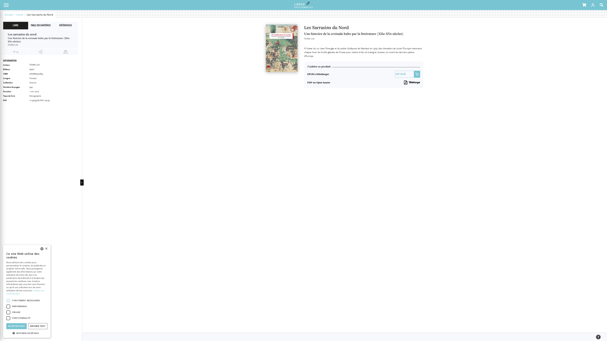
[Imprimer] (65, 52)
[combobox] (41, 248)
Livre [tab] (15, 25)
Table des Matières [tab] (41, 25)
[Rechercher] (602, 5)
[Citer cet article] (15, 52)
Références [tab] (65, 25)
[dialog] (27, 291)
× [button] (46, 249)
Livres (19, 14)
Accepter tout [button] (16, 326)
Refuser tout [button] (37, 326)
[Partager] (40, 52)
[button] (584, 5)
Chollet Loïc (309, 38)
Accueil (9, 14)
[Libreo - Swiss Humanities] (303, 5)
